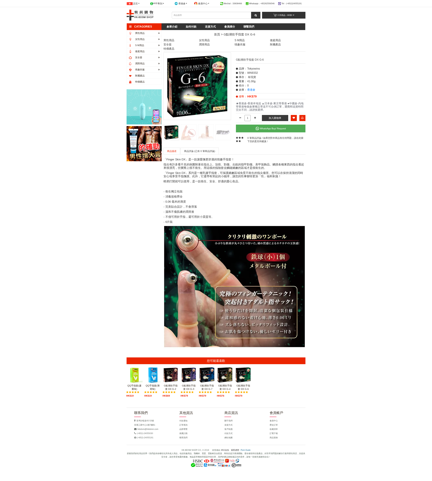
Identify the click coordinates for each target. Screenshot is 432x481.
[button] (145, 26)
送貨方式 (210, 26)
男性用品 (139, 33)
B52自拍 (225, 450)
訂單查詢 (183, 425)
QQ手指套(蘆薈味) (134, 387)
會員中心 (274, 421)
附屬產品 (139, 75)
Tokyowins (253, 68)
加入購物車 (275, 117)
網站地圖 (228, 437)
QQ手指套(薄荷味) (153, 387)
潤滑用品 (139, 63)
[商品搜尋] (255, 15)
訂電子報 (274, 433)
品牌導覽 (183, 429)
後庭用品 (139, 51)
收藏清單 (274, 429)
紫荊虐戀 (235, 450)
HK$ (157, 3)
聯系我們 (183, 437)
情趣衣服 (139, 69)
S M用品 (139, 45)
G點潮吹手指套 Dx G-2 (171, 387)
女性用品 (139, 39)
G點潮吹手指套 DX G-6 (239, 34)
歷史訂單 (274, 425)
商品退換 (274, 437)
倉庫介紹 (172, 26)
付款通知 (183, 421)
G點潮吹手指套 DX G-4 (225, 387)
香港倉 (251, 89)
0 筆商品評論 (254, 138)
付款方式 (228, 433)
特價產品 (139, 81)
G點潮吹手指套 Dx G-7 (207, 387)
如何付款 (191, 26)
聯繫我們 (249, 26)
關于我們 (228, 421)
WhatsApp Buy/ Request (273, 128)
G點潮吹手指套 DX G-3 (189, 387)
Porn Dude (246, 450)
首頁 (217, 34)
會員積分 (229, 26)
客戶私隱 (228, 429)
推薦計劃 (183, 433)
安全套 (138, 57)
